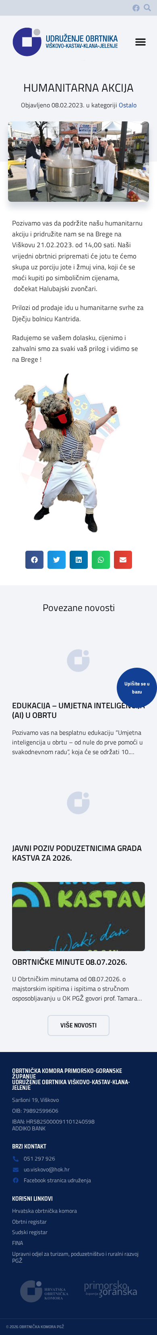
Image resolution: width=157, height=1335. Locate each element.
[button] (147, 7)
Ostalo (127, 105)
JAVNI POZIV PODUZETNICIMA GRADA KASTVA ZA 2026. (77, 853)
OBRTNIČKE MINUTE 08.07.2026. (69, 962)
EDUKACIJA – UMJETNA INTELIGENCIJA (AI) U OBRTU (78, 710)
